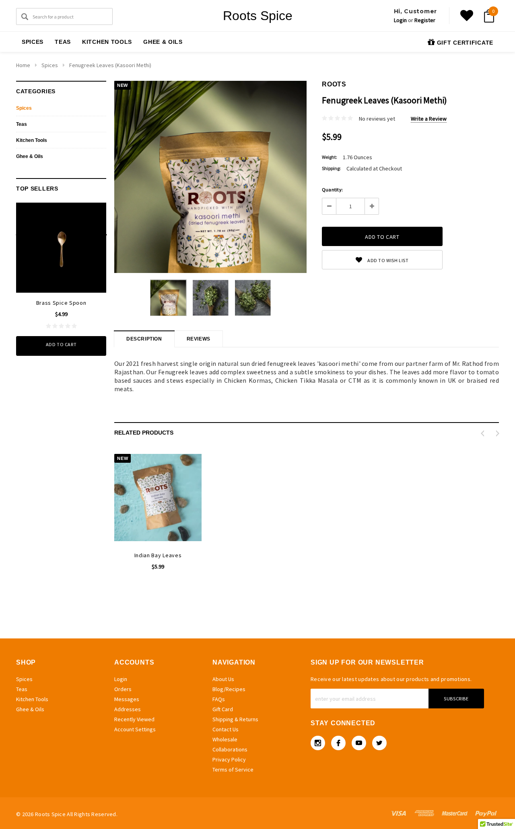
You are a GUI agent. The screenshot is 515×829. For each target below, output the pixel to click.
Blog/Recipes (228, 689)
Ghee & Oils (163, 42)
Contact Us (225, 729)
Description (144, 339)
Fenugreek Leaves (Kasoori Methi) (110, 65)
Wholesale (224, 739)
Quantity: (332, 190)
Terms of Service (232, 769)
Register (424, 20)
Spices (32, 42)
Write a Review (429, 118)
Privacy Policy (229, 759)
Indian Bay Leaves (158, 555)
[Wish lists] (466, 15)
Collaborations (229, 749)
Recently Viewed (134, 719)
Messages (126, 699)
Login (400, 20)
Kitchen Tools (107, 42)
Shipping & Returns (235, 719)
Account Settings (135, 729)
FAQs (218, 699)
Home (23, 65)
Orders (123, 689)
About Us (223, 679)
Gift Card (222, 709)
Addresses (127, 709)
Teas (63, 42)
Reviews (198, 339)
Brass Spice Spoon (61, 302)
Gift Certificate (464, 42)
